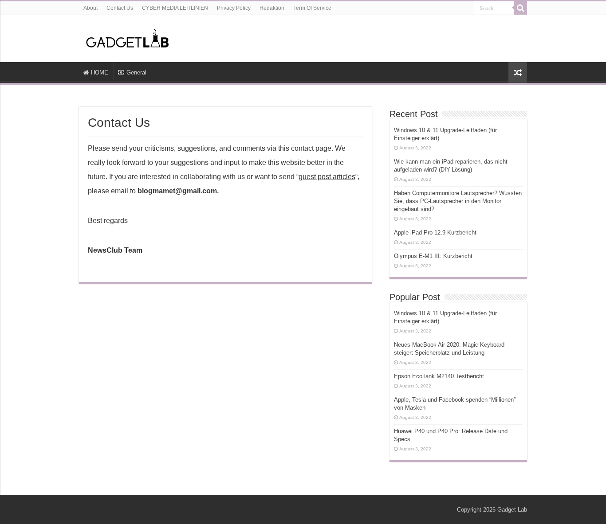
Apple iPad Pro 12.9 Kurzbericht (435, 232)
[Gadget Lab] (128, 36)
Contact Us (119, 8)
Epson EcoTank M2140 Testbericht (439, 376)
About (90, 8)
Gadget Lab (512, 509)
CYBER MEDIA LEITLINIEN (175, 8)
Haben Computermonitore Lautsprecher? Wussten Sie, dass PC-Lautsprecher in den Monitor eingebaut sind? (458, 201)
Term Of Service (312, 8)
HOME (99, 72)
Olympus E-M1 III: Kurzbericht (433, 256)
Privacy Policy (234, 8)
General (136, 72)
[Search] (520, 8)
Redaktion (272, 8)
